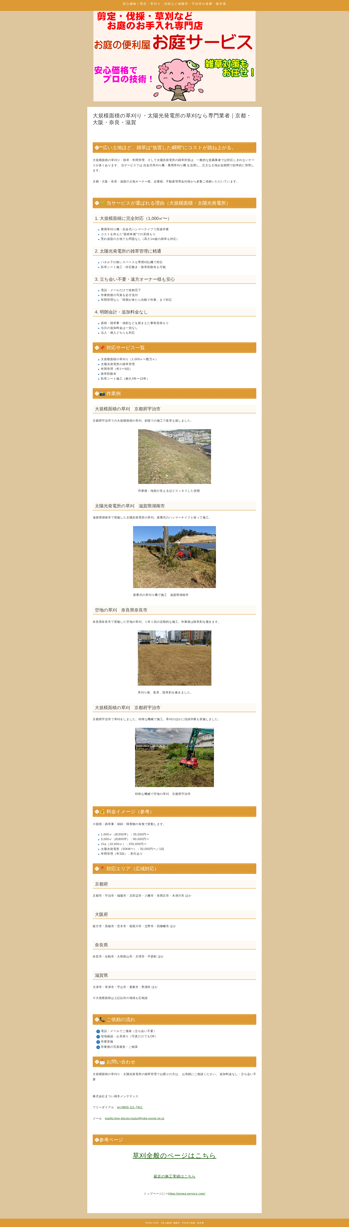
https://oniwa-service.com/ (186, 1193)
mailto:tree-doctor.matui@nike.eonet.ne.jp (134, 1118)
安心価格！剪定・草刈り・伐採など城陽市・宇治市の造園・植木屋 (174, 3)
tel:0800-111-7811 (130, 1107)
